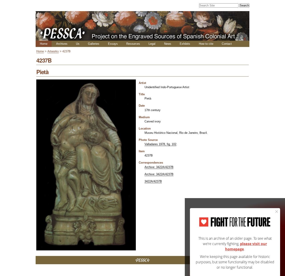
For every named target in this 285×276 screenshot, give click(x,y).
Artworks (53, 51)
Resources (133, 43)
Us (77, 43)
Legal (152, 43)
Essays (113, 43)
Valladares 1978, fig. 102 (160, 144)
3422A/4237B (153, 181)
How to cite (206, 43)
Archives (61, 43)
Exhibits (185, 43)
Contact (227, 43)
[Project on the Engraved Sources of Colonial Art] (142, 39)
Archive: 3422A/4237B (159, 167)
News (167, 43)
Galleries (93, 43)
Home (43, 43)
